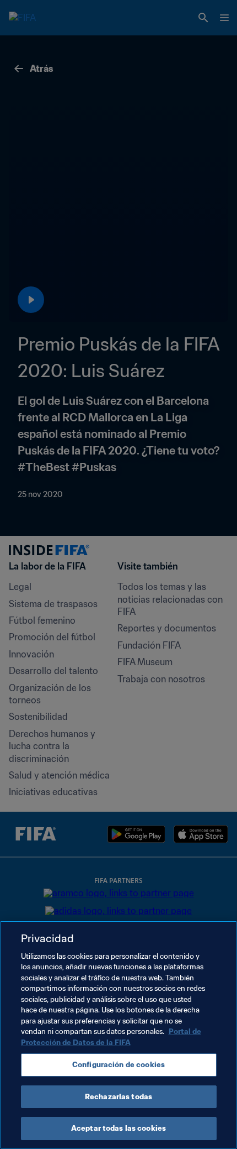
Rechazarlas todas (118, 1096)
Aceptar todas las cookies (118, 1128)
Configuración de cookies (118, 1064)
